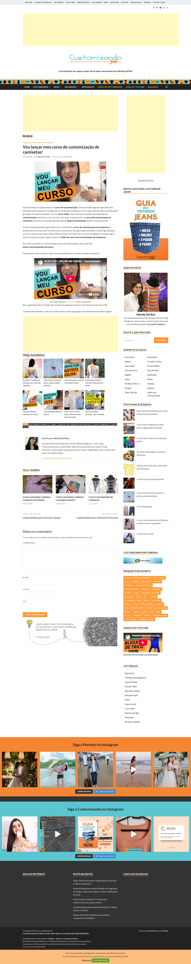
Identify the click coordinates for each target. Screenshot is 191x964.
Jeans (127, 379)
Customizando (40, 87)
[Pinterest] (157, 8)
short (158, 612)
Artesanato (88, 87)
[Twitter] (167, 8)
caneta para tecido (143, 585)
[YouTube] (160, 8)
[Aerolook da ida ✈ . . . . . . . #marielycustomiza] (95, 769)
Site (25, 601)
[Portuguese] (27, 136)
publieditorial (161, 608)
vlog (25, 427)
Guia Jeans (152, 87)
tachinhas (137, 615)
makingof (104, 424)
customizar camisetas (150, 593)
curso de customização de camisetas (74, 424)
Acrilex (128, 578)
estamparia (129, 600)
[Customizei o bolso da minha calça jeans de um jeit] (57, 834)
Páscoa (127, 612)
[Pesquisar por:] (145, 340)
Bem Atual (28, 2)
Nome (26, 577)
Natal (150, 608)
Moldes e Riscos (132, 383)
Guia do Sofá (114, 2)
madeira (159, 604)
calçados (135, 581)
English (128, 374)
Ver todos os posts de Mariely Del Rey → (58, 458)
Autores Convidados (141, 578)
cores (136, 593)
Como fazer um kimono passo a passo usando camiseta (52, 383)
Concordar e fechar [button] (100, 960)
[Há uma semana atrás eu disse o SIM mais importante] (171, 769)
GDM (105, 2)
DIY (145, 596)
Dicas (138, 596)
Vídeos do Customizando (42, 142)
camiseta (45, 424)
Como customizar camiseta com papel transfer (70, 498)
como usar (145, 589)
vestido (142, 619)
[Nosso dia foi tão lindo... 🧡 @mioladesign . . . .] (19, 769)
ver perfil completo (156, 324)
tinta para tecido (160, 615)
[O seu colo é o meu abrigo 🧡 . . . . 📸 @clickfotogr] (57, 769)
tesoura (147, 615)
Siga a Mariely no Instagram (95, 744)
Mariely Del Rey (136, 2)
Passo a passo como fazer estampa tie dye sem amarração (72, 414)
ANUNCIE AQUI (146, 180)
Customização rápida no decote (53, 413)
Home (27, 87)
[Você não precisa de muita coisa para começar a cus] (171, 834)
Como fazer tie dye (145, 534)
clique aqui (71, 301)
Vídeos (113, 424)
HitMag (165, 931)
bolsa (162, 578)
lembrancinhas (147, 604)
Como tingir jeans (144, 506)
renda (144, 612)
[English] (24, 136)
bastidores (34, 424)
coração (128, 593)
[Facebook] (154, 8)
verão (134, 619)
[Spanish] (31, 136)
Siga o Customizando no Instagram (96, 809)
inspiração (156, 600)
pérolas (136, 612)
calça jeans (145, 581)
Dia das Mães (70, 2)
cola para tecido (131, 589)
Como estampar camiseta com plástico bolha (74, 381)
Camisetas (27, 142)
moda (127, 608)
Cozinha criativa (154, 361)
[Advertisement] (101, 30)
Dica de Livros (131, 370)
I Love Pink (125, 2)
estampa (152, 596)
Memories (147, 2)
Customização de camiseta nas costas (30, 413)
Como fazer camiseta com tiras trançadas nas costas (94, 383)
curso (53, 424)
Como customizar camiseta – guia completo (94, 413)
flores (146, 600)
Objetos (151, 383)
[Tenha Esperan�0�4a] (70, 645)
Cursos (95, 424)
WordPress (153, 931)
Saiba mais (86, 960)
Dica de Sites (153, 370)
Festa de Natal (97, 2)
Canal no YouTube (135, 87)
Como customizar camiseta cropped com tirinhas (37, 498)
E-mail (26, 589)
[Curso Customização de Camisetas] (103, 494)
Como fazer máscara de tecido (150, 479)
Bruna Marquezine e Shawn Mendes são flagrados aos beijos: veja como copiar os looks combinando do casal (95, 891)
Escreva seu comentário (62, 157)
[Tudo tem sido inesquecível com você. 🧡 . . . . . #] (133, 769)
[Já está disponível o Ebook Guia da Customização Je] (95, 834)
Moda (56, 87)
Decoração (70, 87)
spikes (127, 615)
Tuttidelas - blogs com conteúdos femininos (62, 938)
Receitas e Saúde (159, 2)
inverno (128, 604)
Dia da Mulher (59, 2)
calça (127, 581)
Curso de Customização (110, 87)
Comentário (30, 543)
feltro (139, 600)
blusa (155, 578)
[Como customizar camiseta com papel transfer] (70, 494)
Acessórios (130, 357)
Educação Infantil (83, 2)
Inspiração (151, 374)
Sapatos (150, 388)
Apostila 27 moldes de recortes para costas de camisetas (32, 383)
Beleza (128, 361)
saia (151, 612)
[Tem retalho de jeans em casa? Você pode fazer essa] (19, 834)
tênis (127, 619)
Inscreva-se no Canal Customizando (140, 654)
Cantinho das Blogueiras (43, 2)
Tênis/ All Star (131, 392)
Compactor (156, 589)
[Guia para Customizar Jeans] (145, 259)
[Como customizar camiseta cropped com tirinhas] (37, 494)
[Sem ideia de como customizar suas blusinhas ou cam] (133, 834)
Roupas (128, 388)
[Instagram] (164, 8)
